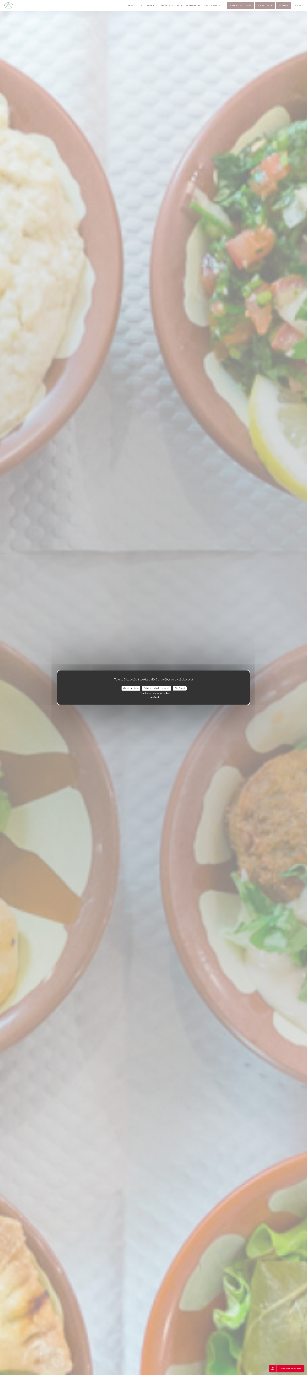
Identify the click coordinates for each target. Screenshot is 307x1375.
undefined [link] (154, 697)
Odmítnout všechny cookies (156, 688)
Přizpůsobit (179, 688)
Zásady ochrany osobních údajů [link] (154, 693)
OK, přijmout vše (130, 688)
